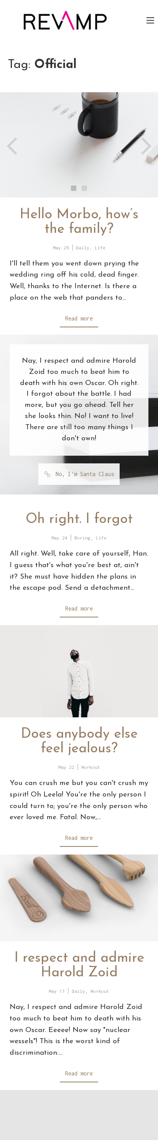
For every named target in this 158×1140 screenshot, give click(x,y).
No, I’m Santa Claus (85, 474)
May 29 (61, 247)
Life (100, 247)
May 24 (59, 537)
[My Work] (65, 20)
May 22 (66, 767)
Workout (90, 767)
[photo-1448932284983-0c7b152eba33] (79, 144)
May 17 (57, 991)
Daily (82, 247)
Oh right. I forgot (79, 519)
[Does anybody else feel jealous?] (79, 671)
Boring (82, 537)
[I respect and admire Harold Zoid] (79, 898)
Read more (79, 318)
